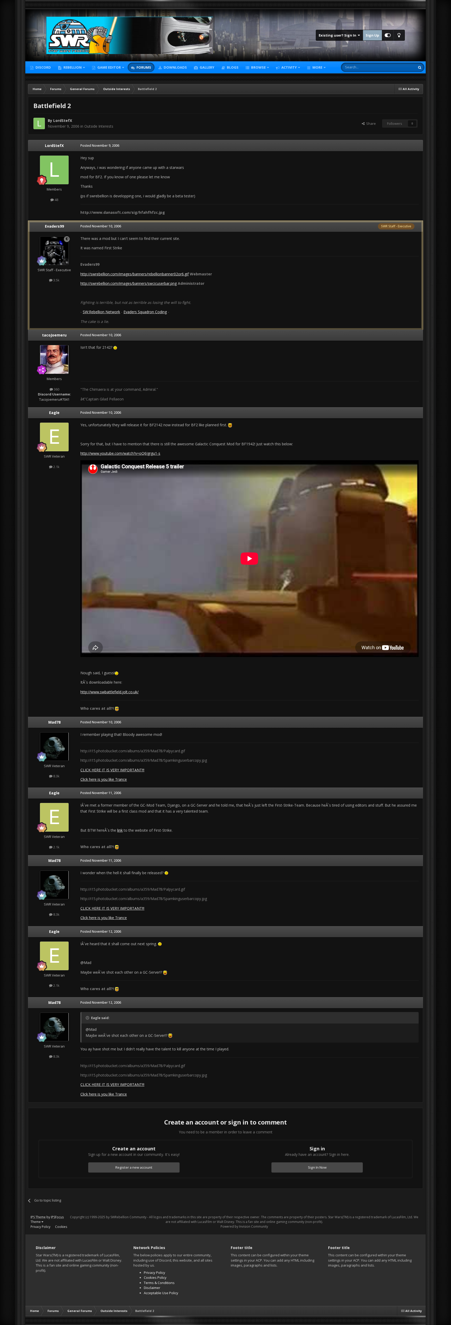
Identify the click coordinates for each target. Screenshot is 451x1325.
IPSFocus (57, 1217)
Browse (258, 67)
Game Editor (109, 67)
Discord (43, 67)
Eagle (54, 412)
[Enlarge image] (115, 347)
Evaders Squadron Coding (145, 311)
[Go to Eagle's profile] (54, 437)
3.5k (56, 280)
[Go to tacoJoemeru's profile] (54, 359)
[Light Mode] (399, 35)
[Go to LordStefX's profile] (39, 123)
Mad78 (54, 722)
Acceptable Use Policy (161, 1293)
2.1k (56, 466)
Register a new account (133, 1167)
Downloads (175, 67)
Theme (36, 1222)
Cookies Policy (155, 1277)
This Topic (400, 67)
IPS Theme (38, 1217)
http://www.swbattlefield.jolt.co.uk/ (109, 691)
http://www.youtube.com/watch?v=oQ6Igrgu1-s (120, 453)
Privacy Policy (40, 1227)
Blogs (232, 67)
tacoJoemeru (54, 335)
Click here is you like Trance (103, 779)
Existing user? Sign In (338, 35)
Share (370, 123)
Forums (143, 67)
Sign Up (372, 35)
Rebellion (72, 67)
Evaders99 (54, 226)
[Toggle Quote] (88, 1018)
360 (56, 389)
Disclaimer (152, 1287)
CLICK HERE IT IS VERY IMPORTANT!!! (112, 769)
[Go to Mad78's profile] (54, 746)
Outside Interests (98, 126)
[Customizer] (387, 35)
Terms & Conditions (159, 1282)
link (120, 830)
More (317, 67)
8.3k (56, 776)
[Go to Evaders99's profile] (54, 250)
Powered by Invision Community (244, 1226)
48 (56, 199)
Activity (289, 67)
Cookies (61, 1227)
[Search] (419, 67)
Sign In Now (317, 1167)
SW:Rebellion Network (101, 311)
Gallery (206, 67)
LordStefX (62, 120)
